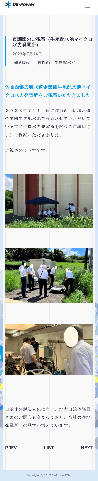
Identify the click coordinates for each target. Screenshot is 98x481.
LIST (49, 447)
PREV (11, 447)
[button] (88, 8)
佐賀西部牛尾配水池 (63, 62)
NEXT (87, 447)
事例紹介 (23, 62)
